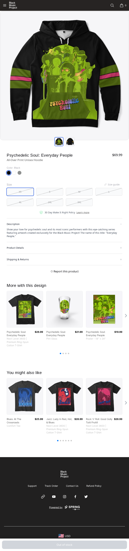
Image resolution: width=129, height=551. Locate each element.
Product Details (15, 247)
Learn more (82, 212)
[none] (112, 184)
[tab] (59, 141)
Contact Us (72, 485)
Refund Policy (93, 485)
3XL (79, 202)
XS (20, 191)
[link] (25, 309)
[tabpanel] (64, 75)
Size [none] (9, 184)
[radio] (20, 192)
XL (20, 202)
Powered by (55, 507)
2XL (50, 202)
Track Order (51, 485)
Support (32, 485)
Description (13, 224)
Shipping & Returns (18, 259)
